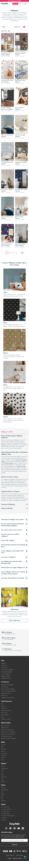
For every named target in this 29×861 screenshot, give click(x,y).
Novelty (3, 758)
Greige (3, 788)
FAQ (2, 704)
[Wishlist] (22, 3)
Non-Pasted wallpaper (8, 463)
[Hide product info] (9, 31)
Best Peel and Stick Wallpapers (8, 738)
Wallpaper (3, 663)
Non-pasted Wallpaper (6, 672)
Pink (2, 792)
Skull (2, 775)
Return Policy (4, 712)
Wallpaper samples (5, 676)
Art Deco (3, 745)
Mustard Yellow (4, 790)
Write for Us (4, 695)
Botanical (3, 749)
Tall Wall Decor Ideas (6, 736)
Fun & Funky (4, 753)
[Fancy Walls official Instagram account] (6, 828)
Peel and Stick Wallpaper (7, 670)
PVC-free (3, 445)
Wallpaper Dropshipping (7, 685)
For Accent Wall (5, 807)
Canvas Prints (4, 667)
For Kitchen (4, 818)
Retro (2, 760)
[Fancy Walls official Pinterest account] (14, 828)
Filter (3, 27)
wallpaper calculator (21, 466)
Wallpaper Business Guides (7, 697)
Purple (2, 794)
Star (2, 779)
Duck (2, 770)
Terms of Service (10, 855)
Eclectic (3, 751)
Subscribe (14, 844)
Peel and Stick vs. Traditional (8, 732)
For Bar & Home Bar (6, 809)
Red (2, 796)
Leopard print (4, 768)
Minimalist (3, 755)
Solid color (4, 777)
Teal (2, 798)
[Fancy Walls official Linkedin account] (23, 828)
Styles (5, 323)
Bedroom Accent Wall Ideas (8, 734)
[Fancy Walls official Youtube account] (18, 828)
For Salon (3, 820)
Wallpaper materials (6, 719)
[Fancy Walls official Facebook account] (10, 828)
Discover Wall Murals (14, 620)
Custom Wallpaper (5, 674)
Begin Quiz (15, 3)
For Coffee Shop (5, 813)
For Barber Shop (5, 811)
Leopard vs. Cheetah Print (7, 730)
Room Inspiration (5, 725)
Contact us (3, 708)
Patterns (5, 353)
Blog (2, 717)
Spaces (3, 804)
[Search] (20, 4)
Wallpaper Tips (4, 727)
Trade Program (4, 687)
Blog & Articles (6, 723)
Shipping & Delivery (6, 710)
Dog (2, 773)
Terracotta (3, 800)
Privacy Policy (19, 855)
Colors (5, 292)
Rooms (5, 385)
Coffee (3, 766)
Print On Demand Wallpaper (8, 689)
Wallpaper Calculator (6, 678)
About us (3, 706)
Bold (2, 747)
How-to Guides (5, 715)
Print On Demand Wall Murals (8, 691)
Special (5, 417)
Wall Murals (4, 665)
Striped (3, 781)
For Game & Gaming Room (8, 815)
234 (22, 253)
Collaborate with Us (6, 693)
